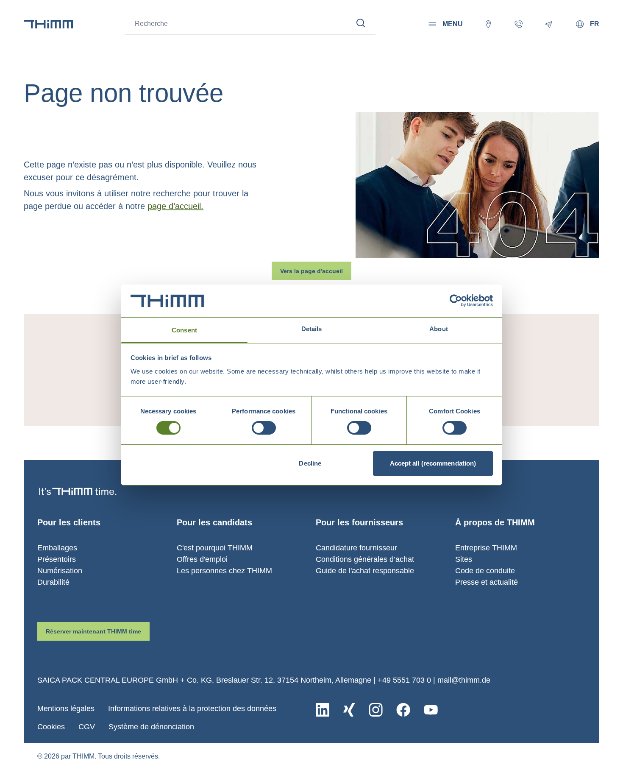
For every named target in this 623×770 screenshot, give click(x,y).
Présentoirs (56, 559)
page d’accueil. (175, 206)
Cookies (51, 727)
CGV (86, 727)
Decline (310, 463)
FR (594, 24)
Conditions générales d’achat (365, 559)
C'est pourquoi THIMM (215, 548)
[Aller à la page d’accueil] (48, 24)
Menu (452, 24)
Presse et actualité (486, 582)
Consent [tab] (184, 330)
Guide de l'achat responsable (365, 570)
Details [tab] (311, 328)
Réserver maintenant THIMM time (93, 631)
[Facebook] (403, 710)
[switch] (264, 428)
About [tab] (438, 328)
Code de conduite (485, 570)
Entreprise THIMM (486, 548)
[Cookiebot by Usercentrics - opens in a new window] (456, 300)
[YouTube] (431, 710)
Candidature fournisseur (356, 548)
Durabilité (53, 582)
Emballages (57, 548)
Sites (463, 559)
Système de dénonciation (151, 727)
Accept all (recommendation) (433, 463)
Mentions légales (66, 708)
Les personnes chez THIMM (224, 570)
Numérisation (59, 570)
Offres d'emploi (202, 559)
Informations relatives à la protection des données (192, 708)
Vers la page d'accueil (311, 271)
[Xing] (349, 710)
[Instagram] (376, 710)
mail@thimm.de (463, 680)
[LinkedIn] (322, 710)
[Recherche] (360, 23)
